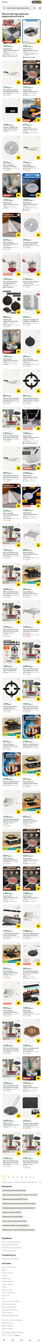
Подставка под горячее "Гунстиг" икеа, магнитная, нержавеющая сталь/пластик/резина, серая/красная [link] (31, 282)
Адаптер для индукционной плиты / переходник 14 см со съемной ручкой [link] (10, 359)
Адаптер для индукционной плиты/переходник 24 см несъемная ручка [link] (30, 859)
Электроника (6, 1278)
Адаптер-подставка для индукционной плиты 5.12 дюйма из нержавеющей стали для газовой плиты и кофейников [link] (11, 399)
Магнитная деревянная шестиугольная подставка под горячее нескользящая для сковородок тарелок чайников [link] (30, 1049)
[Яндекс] (17, 1335)
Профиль (38, 1340)
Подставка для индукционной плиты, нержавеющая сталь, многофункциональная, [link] (11, 1011)
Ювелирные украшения (10, 1315)
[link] (14, 1190)
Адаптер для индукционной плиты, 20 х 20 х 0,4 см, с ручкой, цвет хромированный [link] (31, 436)
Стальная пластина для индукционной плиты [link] (30, 243)
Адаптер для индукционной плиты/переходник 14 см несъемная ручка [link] (30, 896)
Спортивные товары (8, 1304)
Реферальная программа (10, 1259)
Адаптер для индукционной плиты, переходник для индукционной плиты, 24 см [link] (31, 476)
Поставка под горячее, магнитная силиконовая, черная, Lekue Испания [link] (31, 972)
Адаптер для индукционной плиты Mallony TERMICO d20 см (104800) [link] (31, 49)
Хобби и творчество (8, 1293)
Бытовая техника (7, 1273)
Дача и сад (5, 1295)
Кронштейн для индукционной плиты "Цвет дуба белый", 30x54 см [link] (30, 820)
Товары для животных (9, 1307)
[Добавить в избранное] (18, 21)
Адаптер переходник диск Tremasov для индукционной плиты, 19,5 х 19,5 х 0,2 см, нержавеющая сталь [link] (10, 669)
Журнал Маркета (7, 1328)
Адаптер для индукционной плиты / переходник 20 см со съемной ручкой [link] (30, 1086)
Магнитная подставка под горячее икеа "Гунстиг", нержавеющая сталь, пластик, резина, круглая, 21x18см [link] (11, 282)
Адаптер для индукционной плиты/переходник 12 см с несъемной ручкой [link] (30, 90)
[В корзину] (18, 41)
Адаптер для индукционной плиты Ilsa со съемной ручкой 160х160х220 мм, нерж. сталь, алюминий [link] (11, 1124)
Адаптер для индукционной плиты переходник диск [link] (30, 513)
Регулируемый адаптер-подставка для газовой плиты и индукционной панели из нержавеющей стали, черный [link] (31, 399)
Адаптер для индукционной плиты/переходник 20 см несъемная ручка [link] (10, 896)
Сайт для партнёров (8, 1250)
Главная (4, 1340)
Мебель (4, 1270)
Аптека (4, 1287)
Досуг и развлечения (9, 1267)
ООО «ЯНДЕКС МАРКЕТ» (15, 1332)
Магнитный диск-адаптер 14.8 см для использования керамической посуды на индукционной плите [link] (11, 165)
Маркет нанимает (8, 1326)
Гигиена (4, 1275)
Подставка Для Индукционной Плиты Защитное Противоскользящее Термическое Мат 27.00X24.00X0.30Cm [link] (30, 359)
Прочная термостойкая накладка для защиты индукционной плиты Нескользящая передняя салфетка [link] (31, 1124)
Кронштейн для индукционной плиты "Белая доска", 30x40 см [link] (31, 782)
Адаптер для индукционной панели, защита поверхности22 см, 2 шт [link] (11, 320)
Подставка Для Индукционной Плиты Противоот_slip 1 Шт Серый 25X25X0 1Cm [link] (10, 243)
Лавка (13, 1340)
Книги (4, 1298)
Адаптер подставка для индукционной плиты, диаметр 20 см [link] (31, 745)
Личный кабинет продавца (11, 1242)
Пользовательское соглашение (12, 1320)
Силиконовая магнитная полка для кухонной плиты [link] (11, 934)
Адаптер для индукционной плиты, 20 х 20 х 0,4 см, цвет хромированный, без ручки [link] (11, 49)
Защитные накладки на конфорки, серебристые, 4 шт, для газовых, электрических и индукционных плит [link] (31, 320)
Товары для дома (7, 1284)
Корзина (30, 1340)
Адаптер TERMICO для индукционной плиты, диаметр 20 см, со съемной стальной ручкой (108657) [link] (10, 128)
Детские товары (7, 1312)
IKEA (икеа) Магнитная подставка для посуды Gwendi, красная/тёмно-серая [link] (11, 436)
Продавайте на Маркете (10, 1245)
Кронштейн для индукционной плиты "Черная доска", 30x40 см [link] (30, 592)
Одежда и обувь (7, 1281)
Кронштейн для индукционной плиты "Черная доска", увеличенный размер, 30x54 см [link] (10, 972)
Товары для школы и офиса (11, 1301)
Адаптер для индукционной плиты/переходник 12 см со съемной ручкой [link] (10, 203)
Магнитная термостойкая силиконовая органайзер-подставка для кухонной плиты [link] (30, 1011)
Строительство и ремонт (10, 1310)
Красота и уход (7, 1290)
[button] (40, 8)
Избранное (21, 1340)
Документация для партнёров (12, 1247)
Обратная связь (7, 1323)
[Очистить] (34, 8)
